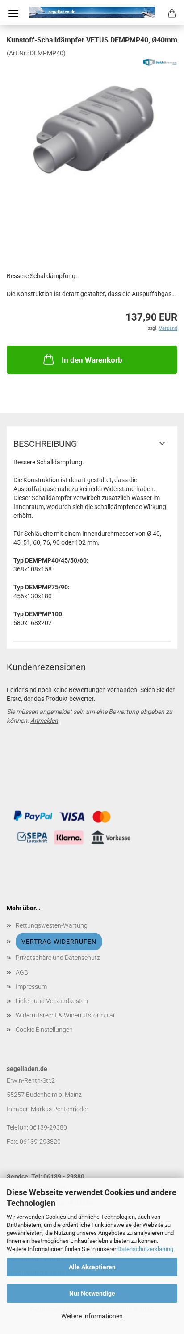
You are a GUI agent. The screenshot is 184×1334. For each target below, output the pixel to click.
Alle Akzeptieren (92, 1267)
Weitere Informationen (92, 1316)
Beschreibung (45, 443)
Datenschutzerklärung (145, 1249)
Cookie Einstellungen (44, 1029)
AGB (22, 972)
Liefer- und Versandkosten (52, 1001)
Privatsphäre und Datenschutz (58, 957)
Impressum (31, 986)
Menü (13, 13)
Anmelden (44, 720)
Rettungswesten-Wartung (52, 925)
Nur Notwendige (92, 1293)
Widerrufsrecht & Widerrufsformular (65, 1015)
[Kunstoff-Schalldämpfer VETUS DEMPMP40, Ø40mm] (92, 124)
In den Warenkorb (92, 359)
